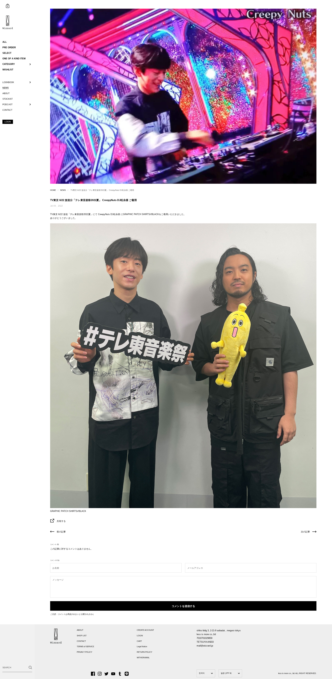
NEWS (63, 190)
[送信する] (30, 667)
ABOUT (80, 630)
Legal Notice (142, 646)
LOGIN (140, 636)
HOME (53, 190)
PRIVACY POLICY (84, 652)
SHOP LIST (82, 636)
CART (139, 641)
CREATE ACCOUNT (145, 630)
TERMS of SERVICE (85, 646)
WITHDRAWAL (143, 658)
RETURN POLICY (144, 652)
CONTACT (81, 641)
